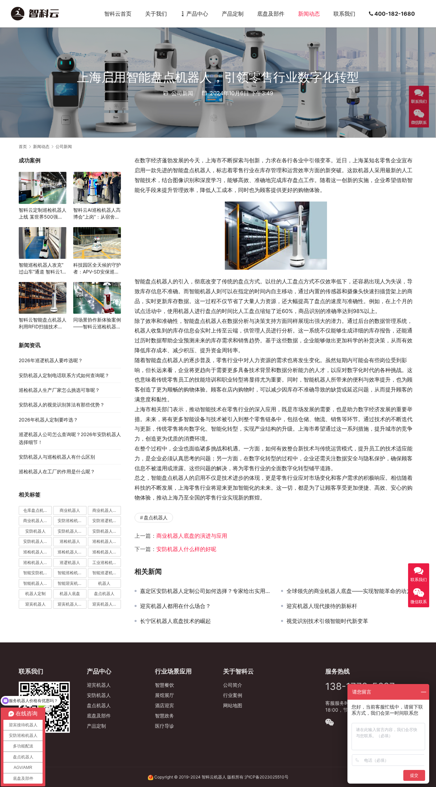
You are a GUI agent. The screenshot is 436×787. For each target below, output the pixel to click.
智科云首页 (117, 13)
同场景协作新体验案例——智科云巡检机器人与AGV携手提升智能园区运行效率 (97, 323)
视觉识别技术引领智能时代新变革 (327, 621)
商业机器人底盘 (106, 510)
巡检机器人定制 (106, 551)
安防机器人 (35, 531)
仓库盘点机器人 (37, 510)
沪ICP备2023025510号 (267, 776)
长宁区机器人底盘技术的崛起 (175, 621)
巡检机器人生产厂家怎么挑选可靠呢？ (59, 390)
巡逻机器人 (70, 562)
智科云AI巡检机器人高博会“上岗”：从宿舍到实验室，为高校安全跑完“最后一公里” (97, 213)
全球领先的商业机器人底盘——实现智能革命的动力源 (351, 591)
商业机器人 (70, 510)
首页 (23, 146)
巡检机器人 (70, 541)
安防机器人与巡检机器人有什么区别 (57, 457)
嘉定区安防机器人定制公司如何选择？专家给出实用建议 (205, 591)
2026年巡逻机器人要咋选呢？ (51, 360)
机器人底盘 (70, 593)
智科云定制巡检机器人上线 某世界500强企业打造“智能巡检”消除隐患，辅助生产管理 (42, 213)
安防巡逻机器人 (106, 520)
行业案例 (232, 695)
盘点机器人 (156, 517)
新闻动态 (309, 13)
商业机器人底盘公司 (37, 520)
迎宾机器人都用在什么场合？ (175, 606)
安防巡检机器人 (72, 520)
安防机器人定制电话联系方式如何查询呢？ (64, 375)
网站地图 (232, 705)
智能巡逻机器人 (106, 572)
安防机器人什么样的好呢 (186, 549)
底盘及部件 (270, 13)
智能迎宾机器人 (72, 583)
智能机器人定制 (37, 583)
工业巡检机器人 (106, 562)
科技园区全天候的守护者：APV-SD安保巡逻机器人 (97, 268)
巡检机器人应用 (37, 562)
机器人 (104, 583)
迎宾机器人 (35, 604)
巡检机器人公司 (37, 551)
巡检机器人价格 (106, 541)
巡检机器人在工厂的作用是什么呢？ (57, 471)
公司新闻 (182, 93)
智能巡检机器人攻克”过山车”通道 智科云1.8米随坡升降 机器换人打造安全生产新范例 (42, 268)
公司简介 (232, 685)
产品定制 (233, 13)
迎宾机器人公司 (106, 604)
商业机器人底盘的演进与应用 (191, 535)
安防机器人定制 (37, 541)
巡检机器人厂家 (72, 551)
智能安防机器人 (37, 572)
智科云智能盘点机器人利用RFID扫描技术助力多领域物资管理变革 (42, 323)
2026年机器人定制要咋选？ (48, 419)
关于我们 (156, 13)
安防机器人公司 (106, 531)
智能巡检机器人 (72, 572)
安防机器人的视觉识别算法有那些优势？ (62, 404)
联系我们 (344, 13)
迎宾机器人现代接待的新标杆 (321, 606)
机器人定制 (35, 593)
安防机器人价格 (72, 531)
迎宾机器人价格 (72, 604)
